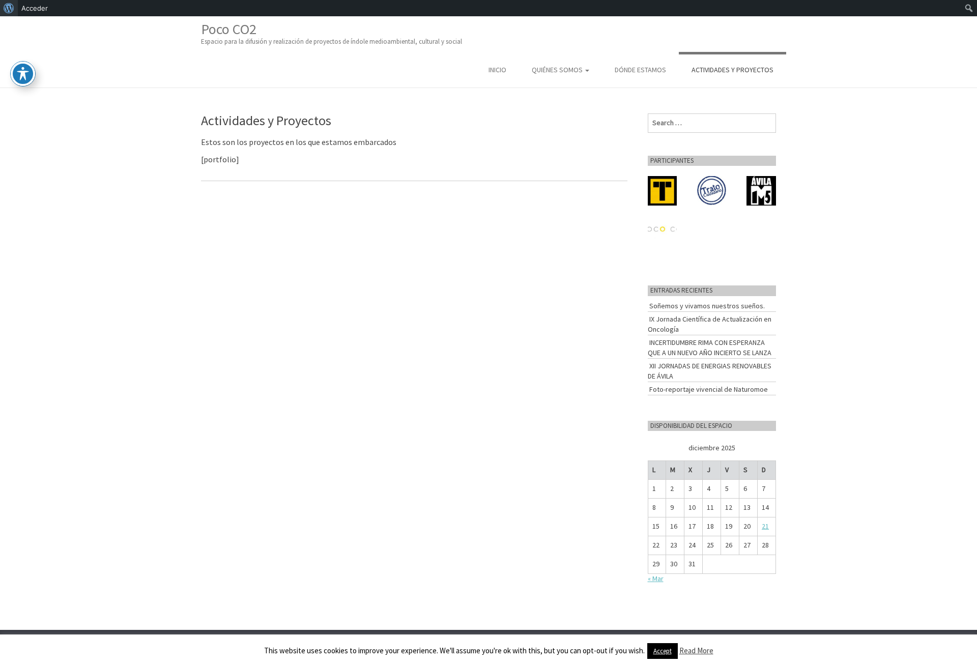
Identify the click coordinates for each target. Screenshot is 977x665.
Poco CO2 (331, 33)
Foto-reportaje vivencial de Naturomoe (708, 389)
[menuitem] (9, 8)
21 (765, 526)
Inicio (497, 69)
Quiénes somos (558, 69)
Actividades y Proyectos (732, 69)
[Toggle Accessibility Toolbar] (23, 74)
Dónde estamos (640, 69)
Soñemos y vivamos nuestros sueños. (707, 305)
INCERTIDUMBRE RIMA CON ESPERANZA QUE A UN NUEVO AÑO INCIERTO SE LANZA (709, 347)
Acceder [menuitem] (34, 8)
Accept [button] (662, 651)
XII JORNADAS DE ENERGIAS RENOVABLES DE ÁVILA (709, 371)
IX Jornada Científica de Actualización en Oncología (709, 324)
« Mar (656, 578)
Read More (696, 650)
